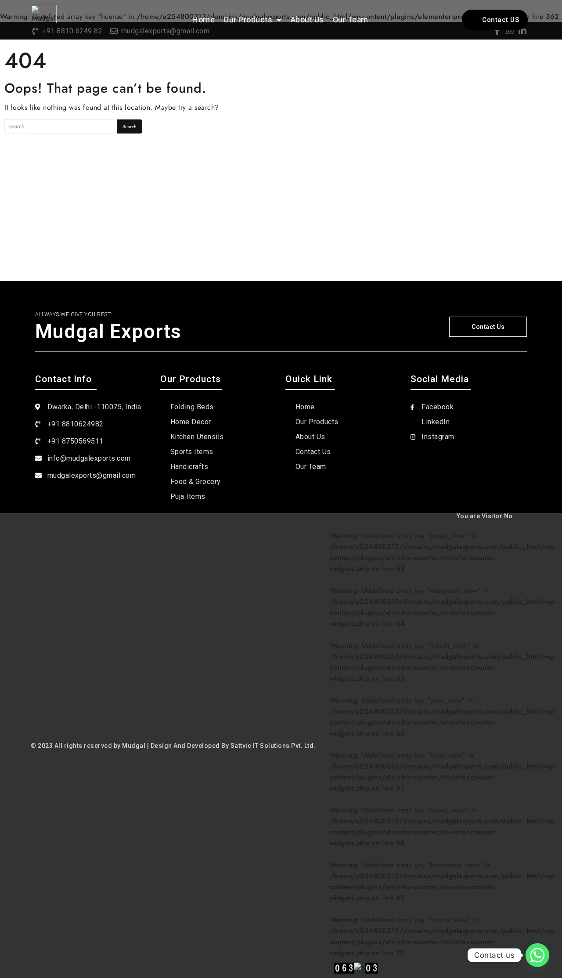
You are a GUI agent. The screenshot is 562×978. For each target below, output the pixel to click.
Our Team (350, 19)
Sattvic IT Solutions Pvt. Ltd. (273, 745)
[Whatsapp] (537, 955)
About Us (307, 19)
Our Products (247, 19)
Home (203, 19)
